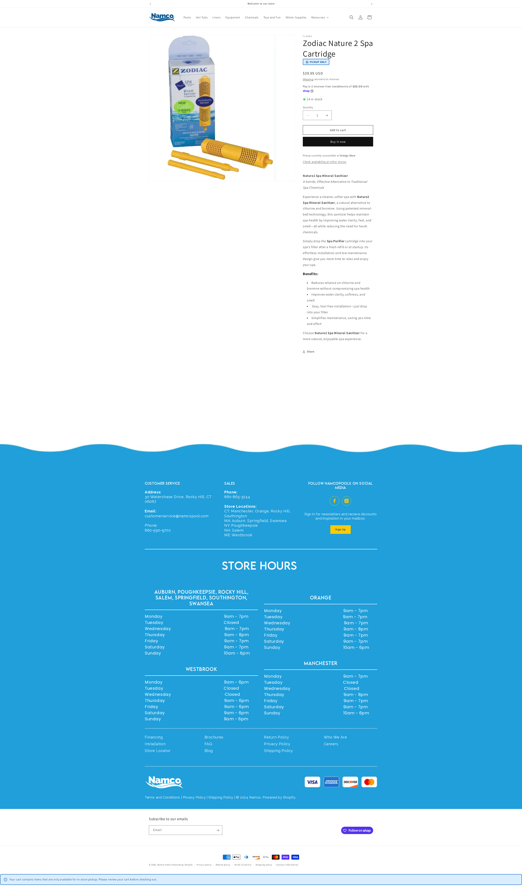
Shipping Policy (278, 750)
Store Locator (158, 750)
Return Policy (276, 737)
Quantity (308, 107)
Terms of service (242, 864)
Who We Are (335, 737)
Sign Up (340, 529)
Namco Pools (164, 864)
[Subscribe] (217, 830)
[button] (319, 17)
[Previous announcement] (150, 4)
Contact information (287, 864)
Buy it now (338, 142)
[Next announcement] (371, 4)
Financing (154, 737)
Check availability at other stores (324, 162)
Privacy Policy (277, 744)
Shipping (308, 79)
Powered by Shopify (182, 864)
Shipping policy (263, 864)
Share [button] (310, 351)
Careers (331, 744)
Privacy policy (204, 864)
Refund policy (223, 864)
